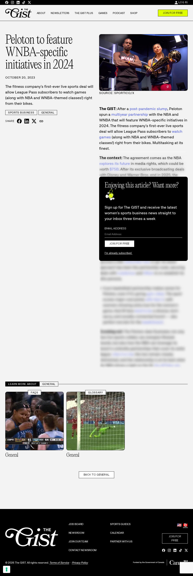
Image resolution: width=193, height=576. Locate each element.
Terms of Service (59, 562)
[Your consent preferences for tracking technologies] (6, 569)
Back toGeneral (97, 474)
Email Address (115, 228)
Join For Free (173, 12)
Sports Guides (120, 524)
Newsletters (60, 13)
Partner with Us (121, 541)
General (47, 112)
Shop (133, 13)
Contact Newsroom (83, 550)
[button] (41, 121)
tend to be (143, 310)
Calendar (117, 532)
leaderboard (152, 322)
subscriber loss (137, 261)
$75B (114, 169)
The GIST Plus (84, 13)
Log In (183, 2)
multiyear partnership (129, 114)
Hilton (148, 273)
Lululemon (126, 273)
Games (103, 13)
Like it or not (122, 354)
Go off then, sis (167, 365)
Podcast (119, 13)
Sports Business (21, 112)
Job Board (76, 524)
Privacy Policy (80, 562)
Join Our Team (78, 541)
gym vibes (155, 293)
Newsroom (76, 532)
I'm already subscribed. (118, 252)
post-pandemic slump (148, 108)
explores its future (114, 163)
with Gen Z (155, 299)
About (41, 13)
